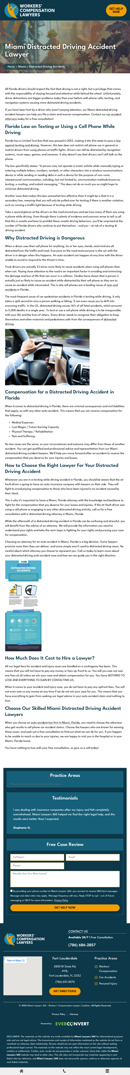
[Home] (21, 1071)
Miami (22, 66)
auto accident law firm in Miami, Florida (55, 722)
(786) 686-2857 (82, 945)
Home (11, 66)
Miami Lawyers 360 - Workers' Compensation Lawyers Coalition (59, 1006)
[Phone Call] (64, 1071)
